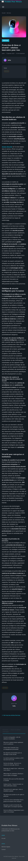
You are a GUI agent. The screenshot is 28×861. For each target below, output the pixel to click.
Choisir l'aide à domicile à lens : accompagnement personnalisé (11, 748)
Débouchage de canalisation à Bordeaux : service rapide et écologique (14, 774)
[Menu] (3, 7)
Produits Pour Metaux (12, 2)
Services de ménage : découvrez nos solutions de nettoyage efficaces (12, 763)
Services (9, 13)
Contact (4, 849)
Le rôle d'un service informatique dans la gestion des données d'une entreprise (13, 800)
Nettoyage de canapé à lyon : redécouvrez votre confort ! (14, 769)
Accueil (3, 13)
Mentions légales (6, 846)
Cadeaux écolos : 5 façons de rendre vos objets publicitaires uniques (13, 784)
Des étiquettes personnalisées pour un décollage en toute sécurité (13, 753)
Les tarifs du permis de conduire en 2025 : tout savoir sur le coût (14, 758)
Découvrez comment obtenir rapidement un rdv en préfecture (13, 743)
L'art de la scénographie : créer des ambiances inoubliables (12, 737)
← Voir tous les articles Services (11, 715)
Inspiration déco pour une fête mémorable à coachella (14, 779)
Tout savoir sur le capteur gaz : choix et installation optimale (13, 790)
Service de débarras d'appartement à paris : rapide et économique (14, 810)
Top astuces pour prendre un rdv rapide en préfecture (14, 795)
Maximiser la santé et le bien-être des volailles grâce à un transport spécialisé (13, 805)
